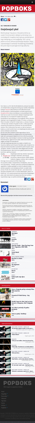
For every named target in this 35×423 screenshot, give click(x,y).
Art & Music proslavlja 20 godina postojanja (20, 308)
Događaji (4, 394)
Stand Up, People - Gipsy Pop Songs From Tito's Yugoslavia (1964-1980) (22, 246)
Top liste (3, 401)
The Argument (15, 264)
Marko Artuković (5, 49)
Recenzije (4, 396)
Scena (3, 403)
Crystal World (15, 252)
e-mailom (8, 221)
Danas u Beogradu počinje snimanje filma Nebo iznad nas (23, 290)
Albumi (2, 16)
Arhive (3, 405)
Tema (13, 315)
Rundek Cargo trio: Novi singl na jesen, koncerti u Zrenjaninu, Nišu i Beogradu (22, 302)
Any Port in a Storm (17, 258)
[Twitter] (5, 19)
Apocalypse (15, 233)
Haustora (7, 109)
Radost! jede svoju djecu (18, 277)
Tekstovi (3, 398)
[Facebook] (2, 19)
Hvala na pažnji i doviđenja (19, 314)
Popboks (4, 408)
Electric (14, 270)
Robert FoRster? (15, 334)
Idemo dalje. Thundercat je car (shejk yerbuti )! (22, 347)
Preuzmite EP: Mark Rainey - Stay (21, 295)
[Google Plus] (8, 19)
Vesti (13, 292)
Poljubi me (6, 156)
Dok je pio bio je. (16, 353)
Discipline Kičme (5, 113)
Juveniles (14, 239)
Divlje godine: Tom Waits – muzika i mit (20, 327)
